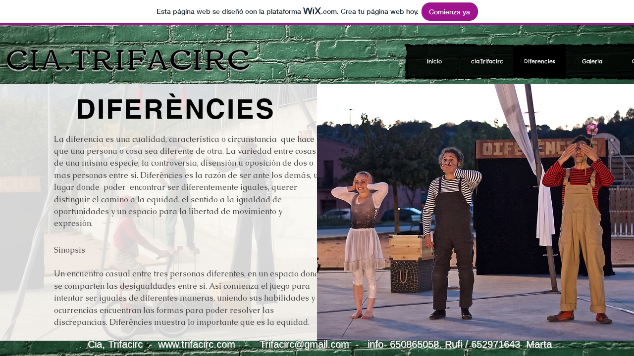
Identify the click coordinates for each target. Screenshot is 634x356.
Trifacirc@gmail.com (304, 344)
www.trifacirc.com (196, 344)
